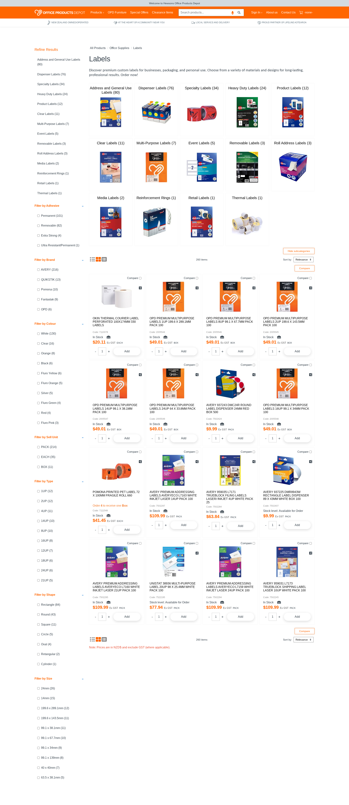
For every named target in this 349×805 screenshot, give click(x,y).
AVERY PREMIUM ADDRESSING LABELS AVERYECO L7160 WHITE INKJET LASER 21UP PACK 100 (116, 587)
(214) (49, 447)
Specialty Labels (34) (51, 84)
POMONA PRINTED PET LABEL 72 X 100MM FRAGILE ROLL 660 (116, 493)
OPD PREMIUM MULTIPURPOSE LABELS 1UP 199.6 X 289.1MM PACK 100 (172, 322)
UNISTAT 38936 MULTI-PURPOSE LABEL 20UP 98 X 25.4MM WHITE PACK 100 (173, 587)
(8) (48, 353)
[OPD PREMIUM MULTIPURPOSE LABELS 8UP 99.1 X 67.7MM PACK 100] (230, 296)
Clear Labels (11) (48, 113)
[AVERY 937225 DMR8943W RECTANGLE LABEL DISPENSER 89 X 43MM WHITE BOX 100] (287, 470)
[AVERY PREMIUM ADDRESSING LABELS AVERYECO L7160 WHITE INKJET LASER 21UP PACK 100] (117, 561)
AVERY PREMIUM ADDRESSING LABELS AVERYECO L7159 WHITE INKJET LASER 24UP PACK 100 (230, 587)
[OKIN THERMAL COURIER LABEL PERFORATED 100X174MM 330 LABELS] (117, 296)
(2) (50, 654)
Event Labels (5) (47, 133)
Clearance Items (162, 12)
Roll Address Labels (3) (52, 153)
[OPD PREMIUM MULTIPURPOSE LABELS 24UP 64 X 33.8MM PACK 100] (173, 383)
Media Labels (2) (48, 163)
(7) (47, 550)
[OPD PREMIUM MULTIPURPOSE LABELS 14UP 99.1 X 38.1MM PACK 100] (117, 383)
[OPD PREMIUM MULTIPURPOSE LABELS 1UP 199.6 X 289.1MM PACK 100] (173, 296)
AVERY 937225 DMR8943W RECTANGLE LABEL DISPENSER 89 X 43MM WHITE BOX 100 (286, 495)
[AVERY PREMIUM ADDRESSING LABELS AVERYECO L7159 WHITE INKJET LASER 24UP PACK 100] (230, 561)
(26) (48, 688)
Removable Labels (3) (51, 143)
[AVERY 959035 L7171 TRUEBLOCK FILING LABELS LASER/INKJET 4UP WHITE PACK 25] (230, 470)
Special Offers (139, 12)
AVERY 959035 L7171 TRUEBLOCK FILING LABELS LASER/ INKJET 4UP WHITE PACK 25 (229, 497)
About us (272, 12)
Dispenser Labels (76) (51, 74)
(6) (46, 309)
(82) (51, 225)
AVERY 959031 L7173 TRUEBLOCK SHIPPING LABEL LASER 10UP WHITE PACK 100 (284, 587)
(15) (48, 698)
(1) (60, 245)
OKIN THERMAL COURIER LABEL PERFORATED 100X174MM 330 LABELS (116, 322)
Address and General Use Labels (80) (58, 62)
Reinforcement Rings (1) (53, 173)
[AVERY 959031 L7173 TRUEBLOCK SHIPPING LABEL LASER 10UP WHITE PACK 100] (287, 561)
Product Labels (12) (50, 103)
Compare (132, 278)
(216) (49, 269)
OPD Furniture (117, 12)
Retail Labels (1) (48, 183)
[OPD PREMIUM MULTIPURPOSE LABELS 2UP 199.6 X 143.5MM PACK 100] (287, 296)
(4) (51, 235)
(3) (50, 422)
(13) (51, 279)
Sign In (255, 12)
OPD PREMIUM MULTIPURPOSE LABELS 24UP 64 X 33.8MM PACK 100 (173, 408)
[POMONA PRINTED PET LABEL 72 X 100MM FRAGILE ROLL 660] (117, 470)
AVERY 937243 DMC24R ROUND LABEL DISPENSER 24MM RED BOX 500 (228, 408)
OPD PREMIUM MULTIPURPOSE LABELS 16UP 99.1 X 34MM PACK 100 (286, 408)
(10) (49, 289)
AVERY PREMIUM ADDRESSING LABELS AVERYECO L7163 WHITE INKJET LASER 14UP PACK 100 (173, 495)
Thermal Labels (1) (49, 193)
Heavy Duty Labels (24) (52, 93)
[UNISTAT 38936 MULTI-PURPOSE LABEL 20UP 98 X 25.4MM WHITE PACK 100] (173, 561)
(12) (47, 491)
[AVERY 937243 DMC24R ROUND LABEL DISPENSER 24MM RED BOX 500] (230, 383)
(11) (47, 466)
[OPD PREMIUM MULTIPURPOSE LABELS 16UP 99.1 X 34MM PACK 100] (287, 383)
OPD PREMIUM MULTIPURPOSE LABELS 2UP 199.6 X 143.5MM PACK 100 (285, 322)
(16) (47, 343)
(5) (51, 383)
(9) (49, 299)
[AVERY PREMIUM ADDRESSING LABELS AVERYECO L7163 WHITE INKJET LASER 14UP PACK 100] (173, 470)
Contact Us (288, 12)
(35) (48, 456)
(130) (48, 333)
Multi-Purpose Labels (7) (53, 123)
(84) (50, 604)
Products (96, 12)
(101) (52, 215)
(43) (48, 614)
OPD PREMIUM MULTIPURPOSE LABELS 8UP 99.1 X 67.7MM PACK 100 (229, 322)
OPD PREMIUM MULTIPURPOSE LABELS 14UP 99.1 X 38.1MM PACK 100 (115, 408)
